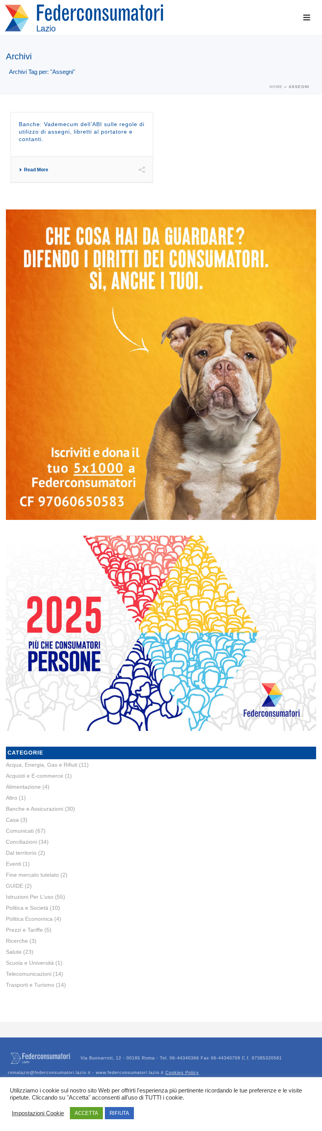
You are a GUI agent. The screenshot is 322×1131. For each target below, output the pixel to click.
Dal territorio (21, 853)
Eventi (13, 864)
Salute (14, 952)
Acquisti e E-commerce (34, 776)
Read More (36, 169)
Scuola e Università (30, 963)
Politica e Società (27, 908)
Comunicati (20, 831)
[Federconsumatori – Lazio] (85, 17)
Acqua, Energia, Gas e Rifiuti (41, 765)
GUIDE (14, 886)
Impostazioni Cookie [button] (38, 1113)
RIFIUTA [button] (119, 1113)
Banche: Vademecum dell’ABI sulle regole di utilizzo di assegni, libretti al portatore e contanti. (82, 131)
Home (276, 86)
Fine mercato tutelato (32, 875)
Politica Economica (29, 919)
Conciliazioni (21, 842)
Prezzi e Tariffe (24, 930)
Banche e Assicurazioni (34, 809)
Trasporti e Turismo (30, 985)
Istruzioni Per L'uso (29, 897)
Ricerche (17, 941)
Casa (12, 820)
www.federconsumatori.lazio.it (147, 1072)
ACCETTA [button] (86, 1113)
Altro (11, 798)
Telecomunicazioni (28, 974)
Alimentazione (23, 787)
